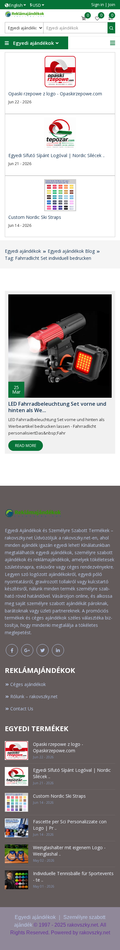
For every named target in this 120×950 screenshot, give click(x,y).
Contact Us (21, 709)
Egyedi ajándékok (23, 251)
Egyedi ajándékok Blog (71, 251)
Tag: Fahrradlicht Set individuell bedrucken (48, 258)
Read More (25, 445)
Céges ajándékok (28, 684)
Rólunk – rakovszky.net (34, 696)
